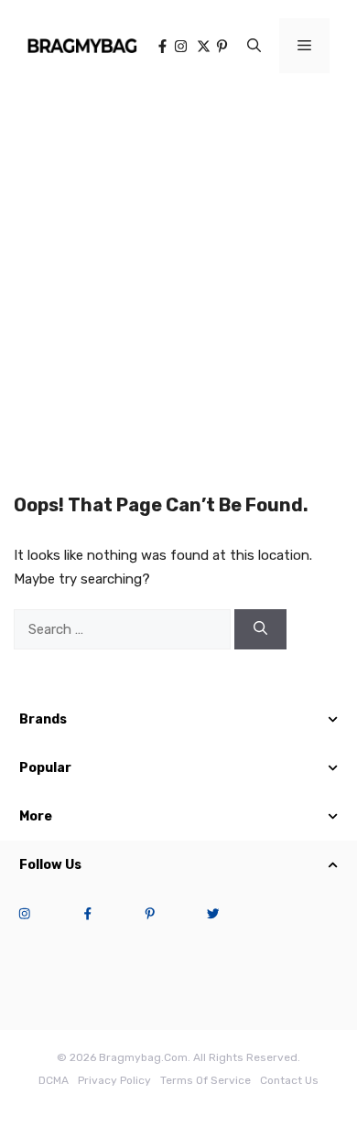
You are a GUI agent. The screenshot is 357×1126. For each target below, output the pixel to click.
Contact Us (289, 1080)
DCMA (53, 1080)
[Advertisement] (178, 279)
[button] (254, 45)
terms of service (205, 1080)
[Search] (260, 629)
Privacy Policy (114, 1080)
